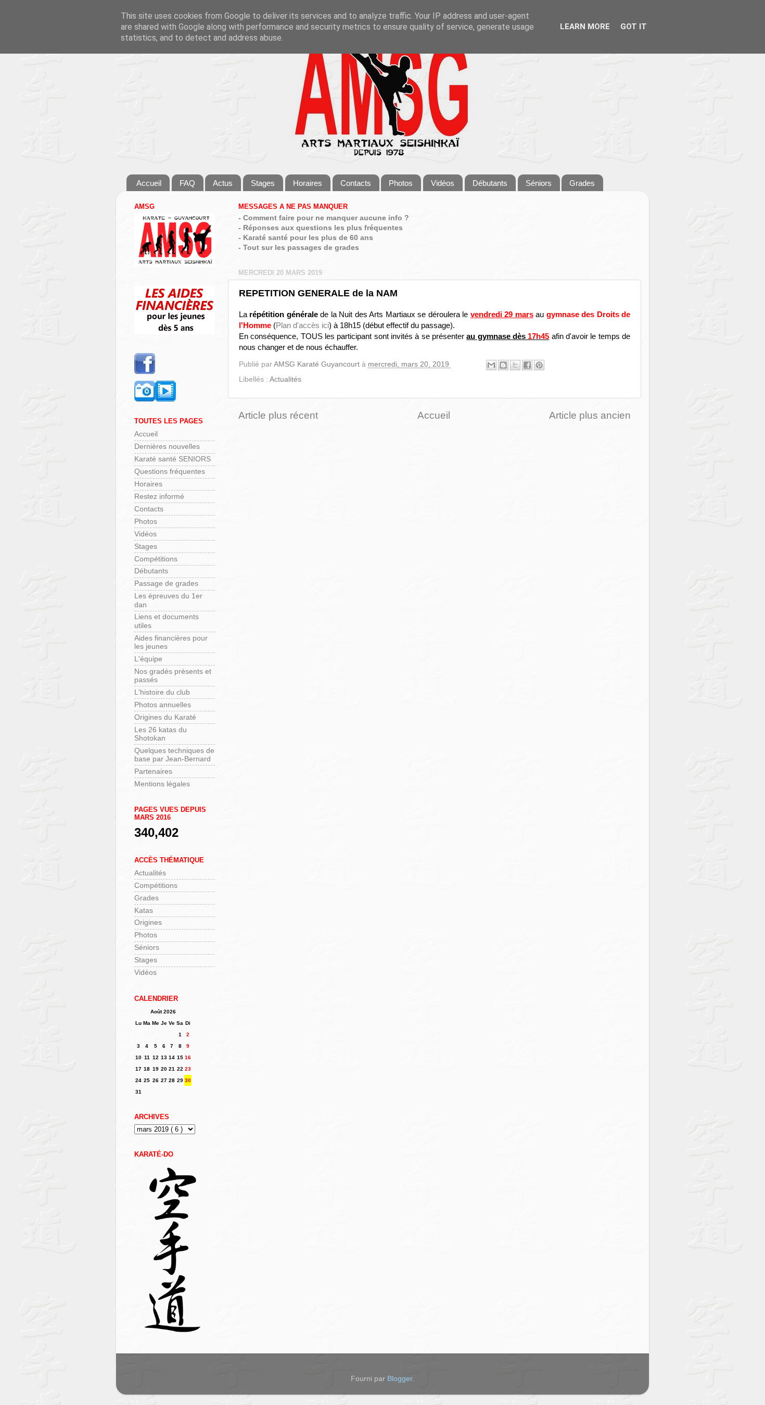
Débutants (490, 183)
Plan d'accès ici (302, 325)
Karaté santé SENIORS (172, 459)
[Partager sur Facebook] (527, 365)
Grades (582, 183)
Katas (143, 910)
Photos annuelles (162, 705)
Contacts (355, 183)
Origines (148, 922)
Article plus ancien (590, 415)
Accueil (148, 183)
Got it (633, 26)
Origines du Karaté (165, 717)
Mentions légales (162, 784)
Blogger (399, 1379)
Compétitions (155, 559)
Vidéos (442, 183)
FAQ (187, 183)
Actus (223, 183)
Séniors (539, 183)
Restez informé (159, 496)
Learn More (585, 26)
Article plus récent (278, 415)
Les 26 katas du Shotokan (160, 734)
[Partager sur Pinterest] (539, 365)
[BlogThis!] (503, 365)
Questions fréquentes (169, 471)
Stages (263, 183)
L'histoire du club (162, 692)
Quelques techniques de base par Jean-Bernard (174, 755)
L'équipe (148, 659)
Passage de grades (166, 583)
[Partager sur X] (515, 365)
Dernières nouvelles (167, 446)
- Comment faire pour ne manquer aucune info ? (323, 218)
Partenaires (153, 771)
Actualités (285, 379)
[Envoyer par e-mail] (491, 365)
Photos (401, 183)
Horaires (307, 183)
